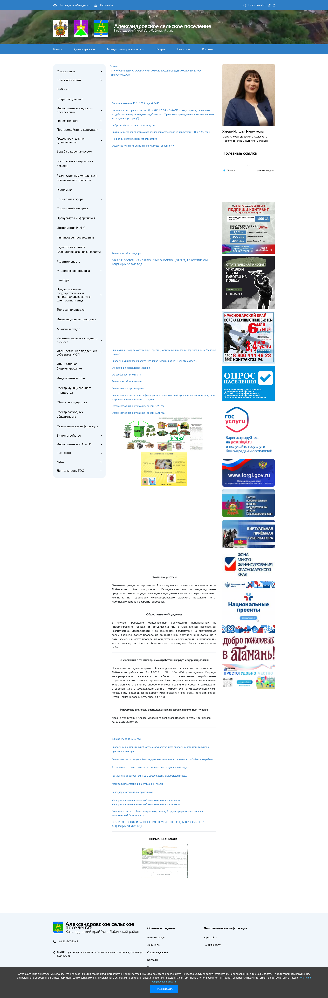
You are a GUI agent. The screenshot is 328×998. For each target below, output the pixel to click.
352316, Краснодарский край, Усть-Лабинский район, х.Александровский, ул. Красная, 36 (100, 954)
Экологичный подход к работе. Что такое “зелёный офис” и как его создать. (154, 360)
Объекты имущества (72, 402)
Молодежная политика (73, 270)
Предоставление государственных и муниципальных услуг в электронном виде (74, 294)
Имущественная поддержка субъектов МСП (77, 352)
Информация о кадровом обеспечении (75, 110)
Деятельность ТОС (70, 470)
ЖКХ (60, 462)
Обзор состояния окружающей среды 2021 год (138, 412)
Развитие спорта (68, 261)
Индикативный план (71, 378)
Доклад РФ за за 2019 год (126, 738)
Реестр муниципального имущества (74, 390)
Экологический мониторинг (127, 381)
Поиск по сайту (212, 944)
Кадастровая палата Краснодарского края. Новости (79, 249)
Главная (57, 49)
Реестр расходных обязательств (70, 414)
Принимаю (164, 989)
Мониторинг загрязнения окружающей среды (137, 783)
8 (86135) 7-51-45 (68, 941)
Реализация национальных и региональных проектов (77, 177)
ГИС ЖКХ (64, 453)
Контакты (207, 49)
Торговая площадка (71, 309)
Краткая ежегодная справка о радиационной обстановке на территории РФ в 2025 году (161, 132)
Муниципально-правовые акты (124, 49)
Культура (63, 280)
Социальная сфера (70, 199)
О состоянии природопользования (131, 367)
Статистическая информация (77, 426)
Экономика (64, 190)
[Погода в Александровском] (249, 166)
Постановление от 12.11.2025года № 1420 (135, 103)
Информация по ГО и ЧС (74, 444)
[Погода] (228, 170)
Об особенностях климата (126, 374)
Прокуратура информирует (76, 218)
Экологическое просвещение (128, 388)
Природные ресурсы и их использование (134, 138)
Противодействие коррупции (77, 129)
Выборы (63, 89)
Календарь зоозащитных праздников (132, 792)
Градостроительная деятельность (71, 140)
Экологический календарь (126, 253)
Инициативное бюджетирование (69, 366)
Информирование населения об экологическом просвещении (146, 800)
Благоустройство (69, 435)
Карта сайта (210, 937)
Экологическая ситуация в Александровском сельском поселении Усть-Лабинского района (162, 759)
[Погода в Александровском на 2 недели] (265, 170)
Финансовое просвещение (75, 237)
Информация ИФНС (71, 227)
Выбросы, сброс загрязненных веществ (133, 125)
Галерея (160, 49)
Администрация (83, 49)
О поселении (66, 71)
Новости (182, 49)
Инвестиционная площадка (76, 319)
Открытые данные (70, 99)
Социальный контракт (72, 208)
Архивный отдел (68, 329)
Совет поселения (69, 80)
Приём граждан (68, 120)
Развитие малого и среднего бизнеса (77, 340)
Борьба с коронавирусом (74, 151)
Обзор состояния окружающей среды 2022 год (138, 405)
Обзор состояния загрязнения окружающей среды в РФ (143, 145)
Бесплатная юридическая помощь (75, 163)
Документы (153, 944)
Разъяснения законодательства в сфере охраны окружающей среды (149, 767)
